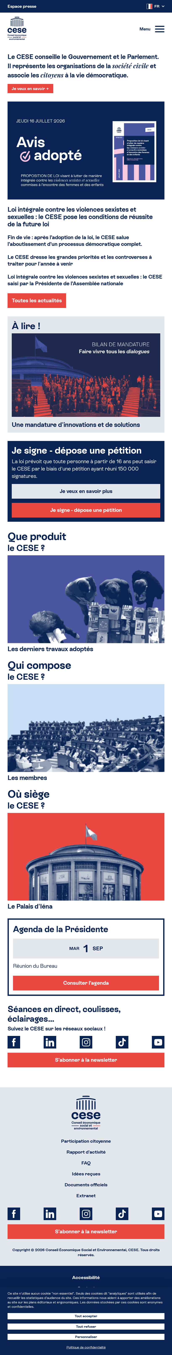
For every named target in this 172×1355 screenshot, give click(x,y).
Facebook (14, 1042)
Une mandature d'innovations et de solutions (76, 424)
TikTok (122, 1042)
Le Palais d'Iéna (30, 906)
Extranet (86, 1195)
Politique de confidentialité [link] (86, 1347)
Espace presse (22, 6)
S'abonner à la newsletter (86, 1060)
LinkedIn (50, 1042)
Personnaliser (86, 1337)
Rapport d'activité (86, 1152)
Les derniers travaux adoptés (50, 649)
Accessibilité (86, 1277)
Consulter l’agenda (86, 983)
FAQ (86, 1163)
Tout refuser (86, 1327)
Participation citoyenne (86, 1141)
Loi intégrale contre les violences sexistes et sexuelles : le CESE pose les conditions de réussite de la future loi (80, 217)
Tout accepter (86, 1316)
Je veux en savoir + (30, 88)
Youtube (158, 1042)
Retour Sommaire (86, 1112)
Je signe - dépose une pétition (86, 510)
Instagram (86, 1042)
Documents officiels (86, 1184)
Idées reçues (86, 1173)
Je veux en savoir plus (86, 491)
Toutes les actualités (37, 300)
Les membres (27, 777)
